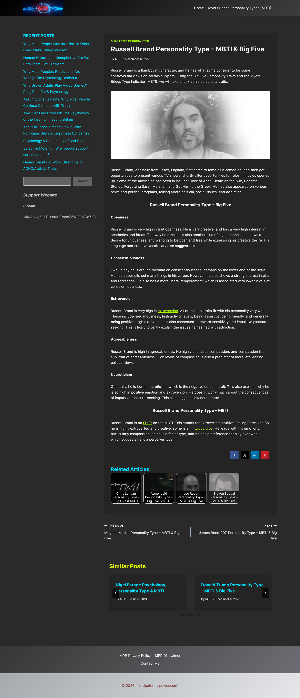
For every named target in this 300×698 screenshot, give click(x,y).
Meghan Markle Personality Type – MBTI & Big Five (141, 532)
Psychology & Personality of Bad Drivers (56, 141)
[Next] (265, 593)
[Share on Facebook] (234, 458)
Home (199, 8)
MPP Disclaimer (167, 656)
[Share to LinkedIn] (255, 458)
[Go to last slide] (115, 593)
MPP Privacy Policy (135, 656)
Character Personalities (130, 41)
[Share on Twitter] (245, 458)
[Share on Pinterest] (265, 458)
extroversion (168, 311)
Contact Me (150, 663)
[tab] (182, 615)
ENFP (147, 423)
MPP (118, 59)
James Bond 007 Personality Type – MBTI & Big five (238, 532)
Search (83, 181)
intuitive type (202, 428)
